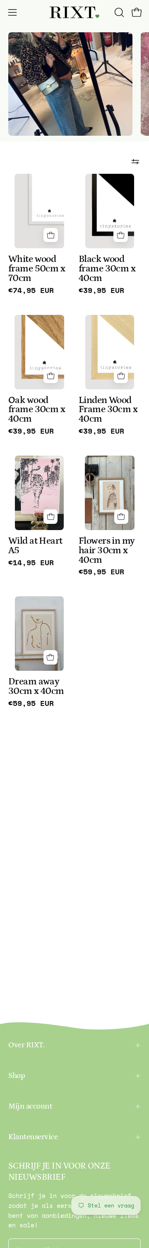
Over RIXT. (26, 1045)
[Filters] (135, 161)
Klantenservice (33, 1137)
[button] (118, 12)
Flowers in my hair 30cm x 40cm (107, 550)
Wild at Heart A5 (35, 545)
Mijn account (30, 1106)
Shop (16, 1075)
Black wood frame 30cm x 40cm (107, 268)
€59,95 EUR (101, 572)
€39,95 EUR (101, 290)
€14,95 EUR (31, 562)
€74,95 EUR (31, 290)
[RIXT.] (74, 13)
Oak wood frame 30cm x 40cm (36, 410)
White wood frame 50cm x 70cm (36, 268)
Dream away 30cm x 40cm (36, 686)
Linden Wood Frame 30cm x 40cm (108, 410)
